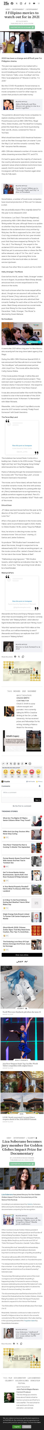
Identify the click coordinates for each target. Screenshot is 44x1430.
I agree (17, 1427)
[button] (39, 3)
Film (10, 1378)
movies (16, 691)
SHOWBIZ (32, 691)
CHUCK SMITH (23, 21)
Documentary (20, 1378)
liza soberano (34, 1378)
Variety (29, 1204)
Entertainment (18, 9)
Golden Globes (22, 1381)
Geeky (7, 9)
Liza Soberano (7, 1194)
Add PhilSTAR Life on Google (20, 27)
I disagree (26, 1427)
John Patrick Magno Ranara (23, 1158)
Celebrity (31, 1138)
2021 (24, 691)
